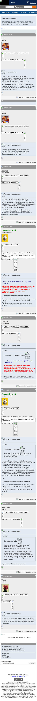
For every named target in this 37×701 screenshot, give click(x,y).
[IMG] (3, 656)
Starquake (5, 507)
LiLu (3, 38)
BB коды (4, 653)
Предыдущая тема (13, 637)
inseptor (4, 171)
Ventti (3, 580)
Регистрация (33, 3)
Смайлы (4, 655)
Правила (13, 2)
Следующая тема (24, 637)
